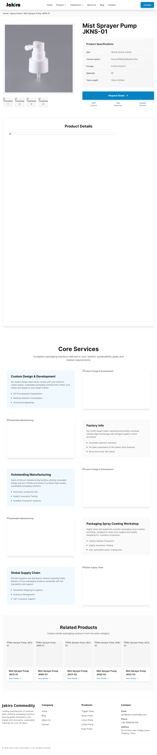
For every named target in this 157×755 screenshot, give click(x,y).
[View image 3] (31, 102)
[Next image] (70, 58)
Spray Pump (16, 13)
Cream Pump (87, 724)
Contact (112, 5)
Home (49, 5)
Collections (75, 5)
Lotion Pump (87, 720)
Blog (102, 5)
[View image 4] (43, 102)
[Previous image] (7, 58)
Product (60, 5)
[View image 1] (8, 102)
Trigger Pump (87, 711)
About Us (91, 5)
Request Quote (118, 95)
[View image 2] (20, 102)
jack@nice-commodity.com (133, 714)
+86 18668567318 (129, 722)
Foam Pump (86, 729)
